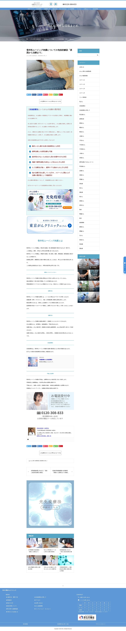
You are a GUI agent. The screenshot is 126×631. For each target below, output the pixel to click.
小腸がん (81, 153)
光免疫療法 (38, 9)
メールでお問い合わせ (85, 600)
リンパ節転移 (82, 97)
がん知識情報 (71, 9)
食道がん (81, 239)
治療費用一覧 (47, 9)
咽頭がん (81, 127)
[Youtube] (28, 439)
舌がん (81, 235)
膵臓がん (81, 231)
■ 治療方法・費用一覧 (12, 597)
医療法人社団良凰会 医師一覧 (44, 435)
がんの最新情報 (83, 75)
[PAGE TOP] (63, 586)
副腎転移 (81, 118)
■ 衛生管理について (11, 606)
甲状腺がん (82, 166)
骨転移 (81, 248)
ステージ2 (82, 84)
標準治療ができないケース (86, 162)
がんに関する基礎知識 (32, 55)
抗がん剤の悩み (63, 9)
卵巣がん (81, 123)
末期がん (81, 157)
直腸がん (81, 175)
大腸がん (81, 136)
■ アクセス (37, 600)
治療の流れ (54, 9)
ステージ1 (82, 80)
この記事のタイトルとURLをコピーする (50, 101)
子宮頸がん (82, 149)
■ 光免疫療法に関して (40, 597)
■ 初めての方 (9, 603)
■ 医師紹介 (9, 600)
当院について (31, 9)
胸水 (80, 209)
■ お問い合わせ (39, 603)
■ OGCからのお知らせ (12, 611)
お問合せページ (87, 9)
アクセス (79, 9)
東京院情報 (95, 9)
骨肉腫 (81, 244)
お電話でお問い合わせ (85, 597)
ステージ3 (82, 88)
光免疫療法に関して (42, 55)
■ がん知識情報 (39, 606)
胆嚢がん (81, 201)
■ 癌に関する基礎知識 (12, 608)
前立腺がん (82, 114)
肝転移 (81, 183)
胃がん (81, 196)
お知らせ (81, 67)
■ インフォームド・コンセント (43, 608)
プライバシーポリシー (100, 624)
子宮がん (81, 140)
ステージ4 (82, 93)
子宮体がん (82, 144)
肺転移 (81, 192)
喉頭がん (81, 131)
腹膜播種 (81, 222)
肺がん (81, 188)
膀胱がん (81, 226)
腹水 (80, 218)
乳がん (81, 101)
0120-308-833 (70, 4)
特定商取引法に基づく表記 (63, 624)
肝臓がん (81, 179)
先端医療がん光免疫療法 (45, 359)
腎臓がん (81, 214)
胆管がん (81, 205)
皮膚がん (81, 170)
